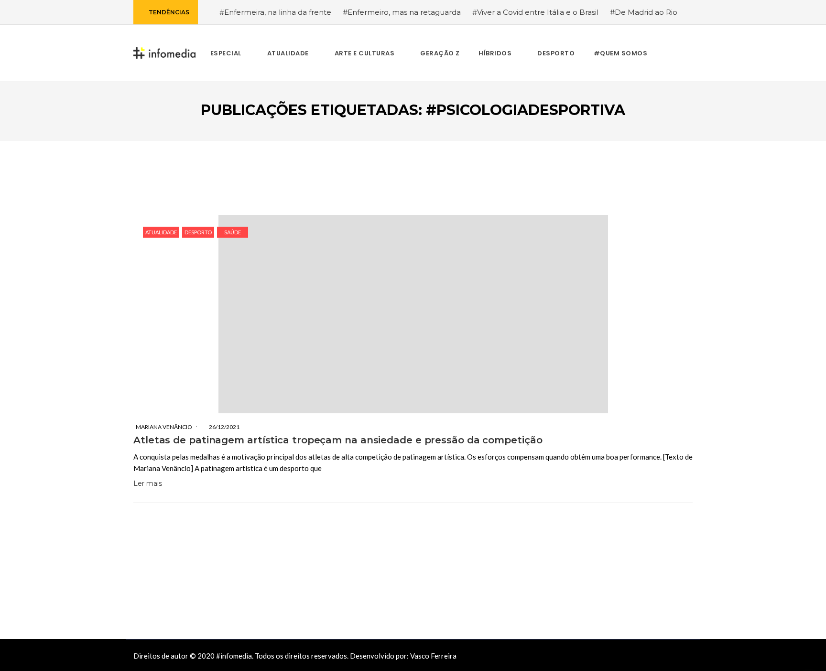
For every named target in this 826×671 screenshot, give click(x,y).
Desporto (198, 232)
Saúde (232, 232)
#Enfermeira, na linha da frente (275, 12)
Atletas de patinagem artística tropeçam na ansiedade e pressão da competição (337, 440)
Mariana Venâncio (164, 426)
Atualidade (161, 232)
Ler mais (147, 483)
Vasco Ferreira (433, 655)
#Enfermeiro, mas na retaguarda (402, 12)
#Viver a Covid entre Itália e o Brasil (535, 12)
